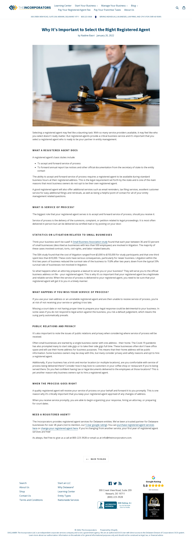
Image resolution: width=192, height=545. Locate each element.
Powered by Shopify (109, 530)
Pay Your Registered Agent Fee (74, 9)
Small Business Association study (90, 241)
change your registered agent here (59, 428)
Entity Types (64, 495)
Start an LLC (64, 483)
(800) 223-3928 (115, 497)
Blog (133, 5)
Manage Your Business (113, 5)
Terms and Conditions (31, 500)
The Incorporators (89, 530)
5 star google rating (96, 424)
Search (23, 483)
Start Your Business (85, 5)
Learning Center (63, 5)
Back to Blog (98, 459)
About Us (129, 9)
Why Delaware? (66, 487)
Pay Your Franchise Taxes (107, 9)
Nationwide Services (68, 500)
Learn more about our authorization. (43, 535)
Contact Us (25, 495)
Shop (22, 491)
